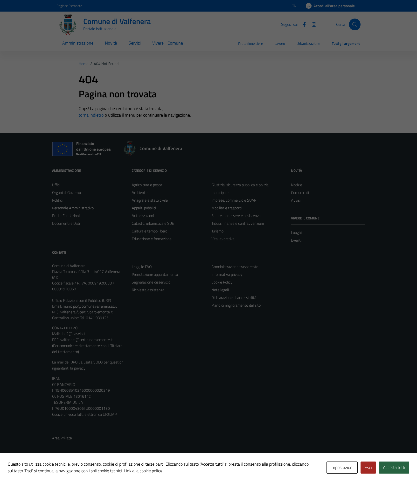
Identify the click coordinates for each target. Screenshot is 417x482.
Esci (368, 467)
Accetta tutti (394, 467)
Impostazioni (342, 467)
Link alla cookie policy (143, 471)
